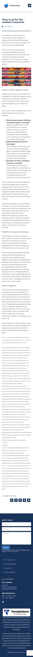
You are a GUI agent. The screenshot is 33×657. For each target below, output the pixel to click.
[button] (29, 5)
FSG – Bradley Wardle (10, 564)
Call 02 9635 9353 (7, 579)
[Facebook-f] (3, 602)
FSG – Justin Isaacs (9, 560)
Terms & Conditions (9, 572)
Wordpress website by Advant (16, 652)
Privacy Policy (8, 568)
